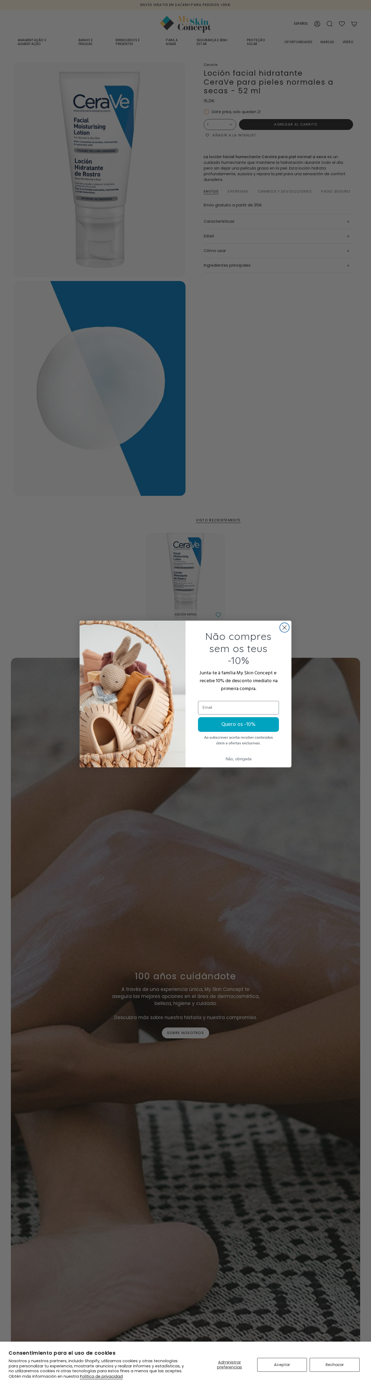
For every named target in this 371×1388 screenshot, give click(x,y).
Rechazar (335, 1364)
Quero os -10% (238, 724)
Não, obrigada (238, 759)
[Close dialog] (284, 627)
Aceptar (282, 1364)
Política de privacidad (101, 1376)
